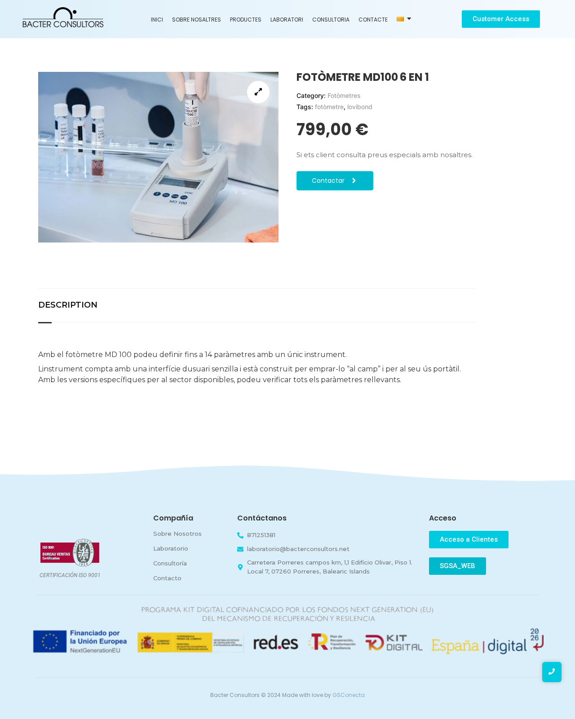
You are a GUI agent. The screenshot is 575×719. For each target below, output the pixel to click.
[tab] (76, 305)
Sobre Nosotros (177, 533)
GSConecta (348, 695)
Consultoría (170, 563)
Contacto (167, 578)
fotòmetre (329, 106)
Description (67, 305)
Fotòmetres (344, 95)
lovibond (359, 106)
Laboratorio (170, 548)
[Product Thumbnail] (258, 92)
